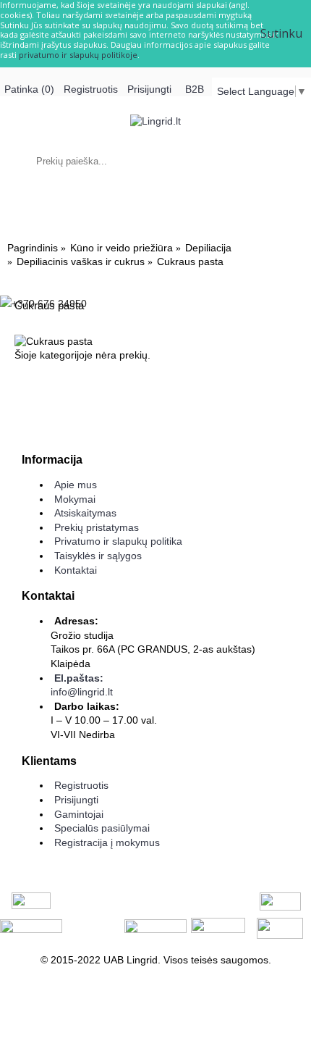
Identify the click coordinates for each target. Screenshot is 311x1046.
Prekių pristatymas (96, 527)
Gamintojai (78, 814)
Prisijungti (76, 800)
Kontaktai (75, 570)
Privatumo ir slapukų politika (118, 541)
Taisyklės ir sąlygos (98, 555)
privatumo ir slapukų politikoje (78, 54)
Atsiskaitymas (85, 513)
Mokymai (74, 499)
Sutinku (281, 33)
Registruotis (81, 785)
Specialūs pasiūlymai (102, 828)
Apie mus (75, 484)
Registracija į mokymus (107, 842)
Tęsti (276, 400)
